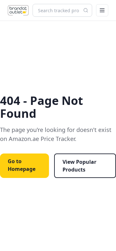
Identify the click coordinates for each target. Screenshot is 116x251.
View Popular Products (79, 165)
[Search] (85, 10)
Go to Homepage (21, 165)
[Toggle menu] (102, 10)
